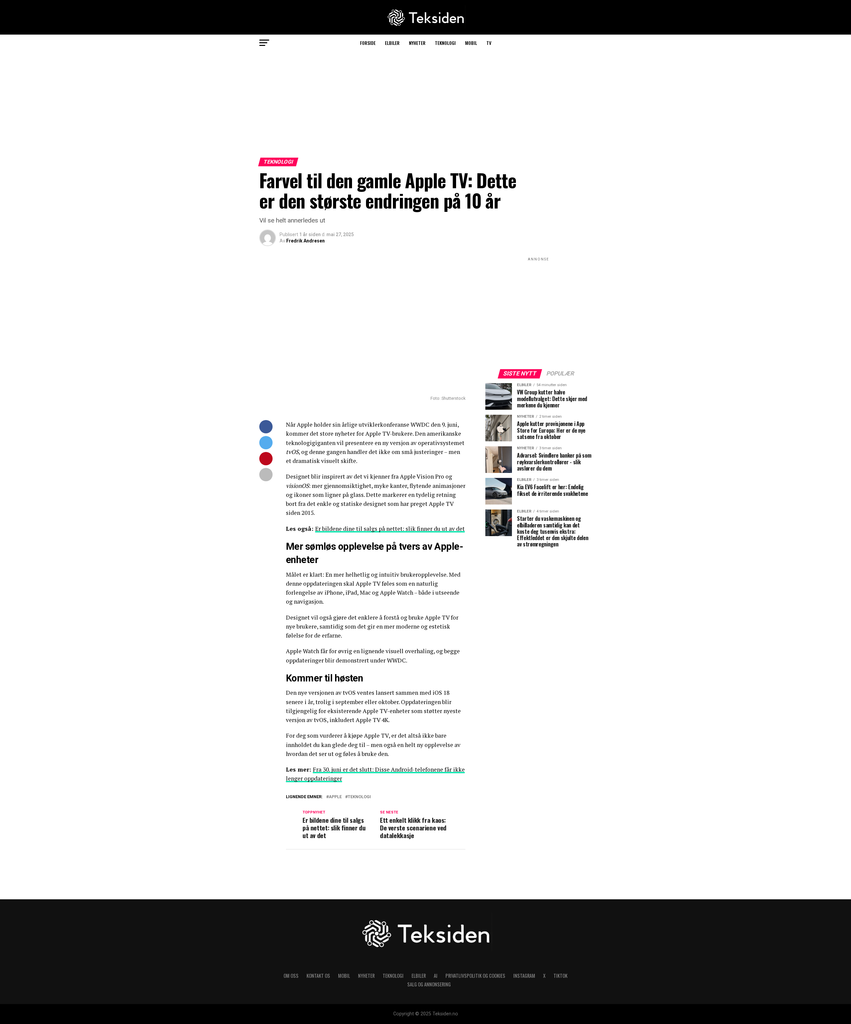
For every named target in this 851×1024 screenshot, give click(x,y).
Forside (368, 42)
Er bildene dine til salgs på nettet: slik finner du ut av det (390, 528)
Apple (335, 797)
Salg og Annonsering (429, 984)
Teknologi (445, 42)
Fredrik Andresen (305, 240)
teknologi (359, 797)
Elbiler (392, 42)
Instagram (524, 975)
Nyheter (417, 42)
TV (488, 42)
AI (435, 975)
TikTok (560, 975)
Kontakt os (318, 975)
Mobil (471, 42)
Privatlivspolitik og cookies (475, 975)
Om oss (291, 975)
